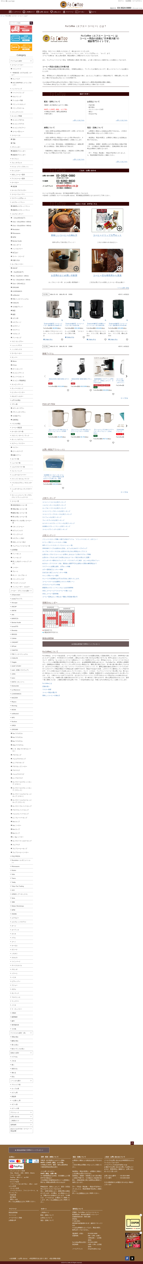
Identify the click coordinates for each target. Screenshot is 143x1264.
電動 (13, 139)
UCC (13, 890)
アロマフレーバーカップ (20, 810)
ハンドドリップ (17, 89)
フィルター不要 (17, 100)
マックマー (15, 1001)
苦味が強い (15, 1037)
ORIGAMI (15, 287)
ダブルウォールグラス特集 (51, 584)
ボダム (14, 989)
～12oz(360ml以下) (18, 218)
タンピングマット (18, 373)
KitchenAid (15, 686)
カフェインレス (17, 530)
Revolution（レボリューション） (21, 861)
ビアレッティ (16, 981)
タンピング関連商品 (19, 380)
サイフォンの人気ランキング (51, 517)
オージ (14, 926)
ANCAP (14, 268)
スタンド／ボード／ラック (20, 435)
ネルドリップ (16, 96)
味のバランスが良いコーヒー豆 (22, 522)
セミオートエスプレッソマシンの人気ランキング (58, 523)
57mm (14, 365)
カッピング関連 (17, 116)
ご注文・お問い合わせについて (115, 1157)
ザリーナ (14, 949)
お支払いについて (46, 1218)
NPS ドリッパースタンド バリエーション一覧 (57, 545)
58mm (14, 361)
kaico (13, 678)
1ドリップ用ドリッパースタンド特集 (54, 542)
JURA (13, 674)
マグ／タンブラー (17, 341)
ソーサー (15, 567)
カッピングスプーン (19, 127)
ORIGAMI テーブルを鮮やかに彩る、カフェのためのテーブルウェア (64, 548)
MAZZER (15, 698)
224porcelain (16, 595)
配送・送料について (47, 1215)
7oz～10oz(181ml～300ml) (21, 280)
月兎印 (14, 1013)
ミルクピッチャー (17, 214)
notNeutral (15, 295)
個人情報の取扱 (55, 1258)
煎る (13, 1076)
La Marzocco (16, 690)
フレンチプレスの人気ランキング (53, 520)
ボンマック (15, 993)
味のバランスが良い (18, 1049)
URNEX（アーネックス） (20, 894)
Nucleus (14, 721)
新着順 (70, 294)
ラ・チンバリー (17, 1009)
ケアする (14, 1057)
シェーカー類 (16, 463)
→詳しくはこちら (78, 120)
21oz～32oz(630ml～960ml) (21, 225)
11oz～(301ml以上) (18, 283)
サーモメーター (17, 353)
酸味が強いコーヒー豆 (19, 513)
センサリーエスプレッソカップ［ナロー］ (22, 783)
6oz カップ (16, 829)
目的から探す (14, 1053)
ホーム (2, 16)
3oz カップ (16, 821)
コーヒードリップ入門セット (107, 235)
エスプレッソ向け (18, 538)
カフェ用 (14, 1092)
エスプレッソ (16, 322)
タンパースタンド (18, 377)
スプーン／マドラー (18, 443)
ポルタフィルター (17, 396)
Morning (14, 706)
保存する (14, 1069)
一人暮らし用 (16, 1100)
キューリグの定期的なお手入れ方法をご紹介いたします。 (61, 578)
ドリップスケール (18, 108)
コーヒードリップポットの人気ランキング (56, 511)
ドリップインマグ (18, 579)
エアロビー (15, 918)
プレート (15, 571)
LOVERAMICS (17, 291)
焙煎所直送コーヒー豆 (19, 505)
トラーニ (14, 973)
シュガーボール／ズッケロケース (22, 490)
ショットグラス (17, 345)
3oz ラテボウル (17, 733)
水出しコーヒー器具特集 (50, 594)
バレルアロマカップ (19, 759)
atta (13, 614)
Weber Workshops (18, 906)
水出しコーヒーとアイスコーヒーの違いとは (57, 590)
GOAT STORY (16, 666)
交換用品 (15, 420)
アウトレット (14, 1112)
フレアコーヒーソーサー (20, 852)
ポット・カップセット (19, 575)
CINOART (15, 642)
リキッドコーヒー (18, 526)
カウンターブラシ (18, 408)
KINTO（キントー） (18, 682)
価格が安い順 (54, 294)
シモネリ (14, 953)
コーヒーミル (16, 135)
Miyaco (14, 702)
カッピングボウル (18, 120)
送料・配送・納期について (50, 1157)
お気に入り (57, 12)
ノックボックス (17, 349)
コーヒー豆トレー (18, 131)
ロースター (15, 182)
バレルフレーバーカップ (20, 814)
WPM (14, 237)
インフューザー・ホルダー (21, 587)
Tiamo (14, 878)
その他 (14, 1029)
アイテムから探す (16, 61)
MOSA (14, 709)
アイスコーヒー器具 (18, 178)
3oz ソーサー (16, 825)
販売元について (78, 1209)
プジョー (14, 985)
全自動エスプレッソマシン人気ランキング (56, 526)
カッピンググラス (18, 124)
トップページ (16, 12)
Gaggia (14, 662)
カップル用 (15, 1088)
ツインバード (16, 69)
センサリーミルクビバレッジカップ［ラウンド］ (22, 801)
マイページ (69, 12)
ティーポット (16, 554)
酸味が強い (15, 1041)
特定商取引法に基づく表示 (39, 1258)
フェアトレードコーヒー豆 (21, 546)
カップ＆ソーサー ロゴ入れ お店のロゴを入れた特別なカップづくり (64, 551)
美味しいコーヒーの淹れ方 (64, 235)
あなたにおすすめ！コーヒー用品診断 (20, 1130)
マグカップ (16, 334)
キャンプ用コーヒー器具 (50, 575)
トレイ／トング (17, 471)
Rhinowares (16, 233)
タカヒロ (14, 957)
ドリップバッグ (17, 534)
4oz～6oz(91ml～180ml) (20, 276)
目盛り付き (16, 260)
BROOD (14, 634)
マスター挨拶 (46, 689)
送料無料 (13, 1125)
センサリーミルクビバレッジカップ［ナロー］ (22, 795)
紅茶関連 (14, 550)
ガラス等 (15, 318)
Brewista (14, 630)
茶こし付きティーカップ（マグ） (22, 562)
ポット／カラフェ (17, 439)
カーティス (15, 930)
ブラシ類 (14, 404)
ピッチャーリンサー (18, 392)
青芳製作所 (15, 1025)
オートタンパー (17, 369)
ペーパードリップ (18, 93)
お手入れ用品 (16, 400)
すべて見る (124, 398)
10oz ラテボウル (17, 745)
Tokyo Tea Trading (18, 886)
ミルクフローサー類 (18, 467)
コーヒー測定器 (17, 427)
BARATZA (15, 618)
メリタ (14, 1005)
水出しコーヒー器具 (18, 174)
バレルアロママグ (18, 774)
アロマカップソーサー (19, 766)
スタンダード (16, 245)
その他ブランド (17, 307)
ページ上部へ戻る (123, 288)
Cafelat (14, 638)
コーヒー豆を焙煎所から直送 (107, 275)
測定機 (14, 186)
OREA (14, 725)
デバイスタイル (17, 965)
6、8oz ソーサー (17, 837)
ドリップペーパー (17, 112)
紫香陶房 (14, 1017)
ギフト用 (14, 1104)
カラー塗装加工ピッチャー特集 (52, 569)
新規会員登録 (13, 1212)
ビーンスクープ (17, 451)
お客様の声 (12, 1220)
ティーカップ (16, 337)
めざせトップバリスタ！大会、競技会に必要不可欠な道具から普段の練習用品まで (69, 563)
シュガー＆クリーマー (19, 475)
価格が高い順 (63, 294)
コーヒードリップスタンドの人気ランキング (57, 514)
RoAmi (14, 870)
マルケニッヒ (16, 997)
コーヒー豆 (15, 501)
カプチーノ (16, 326)
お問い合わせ (44, 12)
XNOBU (14, 914)
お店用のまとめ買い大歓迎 (64, 275)
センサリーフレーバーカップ (22, 806)
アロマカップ (16, 755)
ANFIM (14, 610)
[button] (44, 376)
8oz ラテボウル (17, 741)
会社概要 (13, 1258)
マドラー (15, 447)
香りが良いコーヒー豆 (19, 517)
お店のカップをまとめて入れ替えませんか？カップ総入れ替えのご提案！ (66, 557)
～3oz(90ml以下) (18, 272)
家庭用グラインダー (19, 155)
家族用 (14, 1096)
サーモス (14, 945)
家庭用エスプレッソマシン (21, 210)
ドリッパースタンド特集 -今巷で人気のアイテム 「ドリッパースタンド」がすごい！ (70, 539)
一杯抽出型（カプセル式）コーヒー (22, 74)
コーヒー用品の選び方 (49, 692)
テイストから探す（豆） (18, 1033)
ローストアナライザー (19, 190)
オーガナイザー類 (17, 431)
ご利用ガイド (30, 12)
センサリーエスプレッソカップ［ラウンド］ (22, 789)
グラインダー (16, 147)
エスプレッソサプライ (19, 922)
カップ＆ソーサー (17, 264)
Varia (13, 898)
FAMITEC (15, 650)
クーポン (81, 12)
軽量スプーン (16, 455)
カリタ (14, 934)
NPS (13, 717)
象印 (13, 1021)
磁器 (13, 314)
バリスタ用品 (16, 423)
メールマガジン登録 (15, 1218)
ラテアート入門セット (19, 198)
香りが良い (15, 1045)
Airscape (14, 602)
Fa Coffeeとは (47, 683)
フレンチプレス (17, 163)
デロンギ (14, 969)
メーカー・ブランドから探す (20, 591)
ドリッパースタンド (19, 104)
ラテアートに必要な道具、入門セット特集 (56, 566)
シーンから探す (15, 1081)
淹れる (14, 1072)
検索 (31, 23)
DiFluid (14, 646)
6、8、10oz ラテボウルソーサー (21, 750)
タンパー (14, 357)
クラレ (14, 938)
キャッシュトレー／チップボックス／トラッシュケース (22, 496)
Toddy (14, 882)
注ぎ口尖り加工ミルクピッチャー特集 (54, 572)
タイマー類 (15, 459)
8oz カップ (16, 833)
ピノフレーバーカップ (19, 818)
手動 (13, 143)
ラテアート (16, 330)
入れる (14, 1061)
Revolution (15, 229)
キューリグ (16, 79)
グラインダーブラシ (19, 412)
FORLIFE (15, 303)
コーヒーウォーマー (18, 194)
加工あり (15, 252)
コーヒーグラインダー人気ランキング (54, 529)
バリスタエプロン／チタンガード (22, 484)
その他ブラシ (16, 416)
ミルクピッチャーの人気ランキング (54, 505)
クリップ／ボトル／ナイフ (20, 479)
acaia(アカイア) (17, 599)
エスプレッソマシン (18, 202)
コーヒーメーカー (17, 65)
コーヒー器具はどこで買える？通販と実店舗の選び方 (60, 597)
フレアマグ (16, 845)
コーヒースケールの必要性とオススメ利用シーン (58, 581)
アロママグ (16, 770)
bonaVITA (15, 626)
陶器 (13, 310)
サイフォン (15, 159)
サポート (44, 1209)
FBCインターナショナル (20, 299)
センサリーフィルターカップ (22, 841)
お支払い (12, 1157)
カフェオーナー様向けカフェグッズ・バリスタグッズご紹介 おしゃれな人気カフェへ (71, 560)
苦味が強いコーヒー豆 (19, 509)
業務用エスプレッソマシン (21, 206)
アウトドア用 (16, 1084)
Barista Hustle (17, 241)
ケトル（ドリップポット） (20, 166)
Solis (13, 874)
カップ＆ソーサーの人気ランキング (54, 508)
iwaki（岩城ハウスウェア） (21, 670)
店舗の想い (46, 686)
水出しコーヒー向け (19, 542)
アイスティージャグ (19, 583)
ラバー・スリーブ (18, 256)
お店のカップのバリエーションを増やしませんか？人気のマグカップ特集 (66, 554)
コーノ (14, 941)
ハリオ (14, 977)
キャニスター (16, 170)
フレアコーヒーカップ (19, 848)
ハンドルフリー (17, 249)
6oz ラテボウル (17, 737)
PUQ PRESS (16, 856)
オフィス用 (15, 1108)
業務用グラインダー (19, 151)
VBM (13, 902)
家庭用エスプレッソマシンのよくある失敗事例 (57, 587)
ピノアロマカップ (18, 762)
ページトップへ (132, 1143)
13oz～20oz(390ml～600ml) (21, 222)
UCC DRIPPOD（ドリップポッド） (21, 84)
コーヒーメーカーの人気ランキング (54, 502)
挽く (13, 1065)
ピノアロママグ (17, 778)
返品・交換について (79, 1157)
